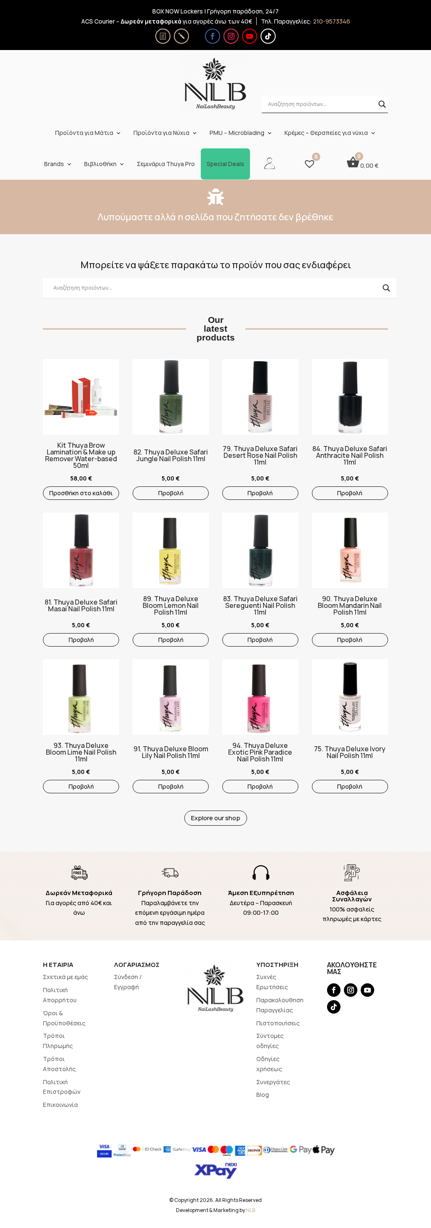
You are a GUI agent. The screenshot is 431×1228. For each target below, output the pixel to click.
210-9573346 (331, 21)
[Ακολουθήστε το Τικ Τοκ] (268, 36)
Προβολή (171, 493)
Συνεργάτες (273, 1082)
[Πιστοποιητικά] (162, 36)
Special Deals (225, 164)
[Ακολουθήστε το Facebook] (212, 36)
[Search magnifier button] (382, 104)
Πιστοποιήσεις (278, 1023)
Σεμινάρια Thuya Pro (166, 164)
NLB (250, 1210)
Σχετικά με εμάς (65, 977)
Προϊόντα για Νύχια (161, 133)
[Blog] (181, 36)
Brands (54, 164)
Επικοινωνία (60, 1105)
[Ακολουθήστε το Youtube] (249, 36)
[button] (47, 403)
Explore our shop (215, 817)
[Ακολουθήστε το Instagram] (231, 36)
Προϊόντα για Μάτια (84, 133)
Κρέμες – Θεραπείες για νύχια (326, 133)
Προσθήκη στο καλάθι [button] (81, 493)
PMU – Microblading (237, 133)
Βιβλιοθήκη (100, 164)
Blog (262, 1095)
